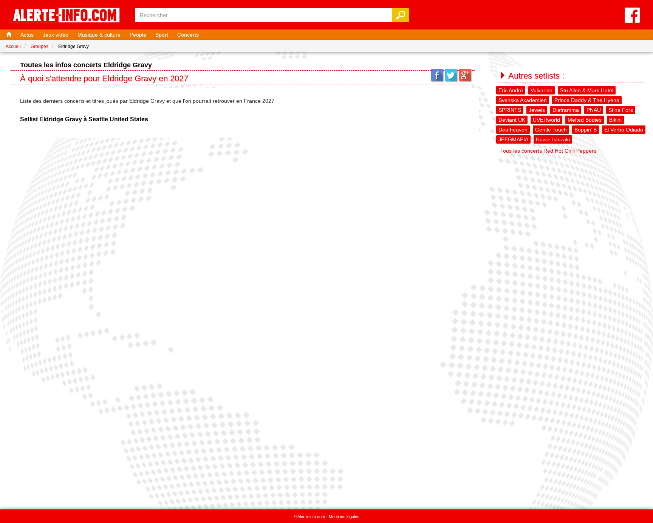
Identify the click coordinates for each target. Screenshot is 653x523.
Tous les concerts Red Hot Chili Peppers (548, 151)
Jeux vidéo (55, 35)
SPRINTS (509, 110)
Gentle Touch (551, 130)
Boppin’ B (585, 130)
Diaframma (565, 110)
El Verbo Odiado (623, 130)
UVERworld (546, 120)
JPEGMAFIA (513, 139)
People (138, 35)
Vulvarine (541, 90)
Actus (27, 35)
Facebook (437, 75)
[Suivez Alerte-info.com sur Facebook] (632, 16)
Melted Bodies (585, 120)
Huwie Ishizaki (553, 139)
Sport (161, 35)
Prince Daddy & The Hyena (586, 100)
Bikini (615, 120)
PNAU (593, 110)
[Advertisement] (571, 210)
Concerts (188, 35)
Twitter (451, 75)
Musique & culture (99, 35)
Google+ (465, 75)
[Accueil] (8, 34)
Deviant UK (511, 120)
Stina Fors (620, 110)
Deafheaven (513, 130)
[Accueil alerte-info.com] (68, 16)
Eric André (510, 90)
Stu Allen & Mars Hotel (586, 90)
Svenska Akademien (522, 100)
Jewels (537, 110)
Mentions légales (344, 516)
